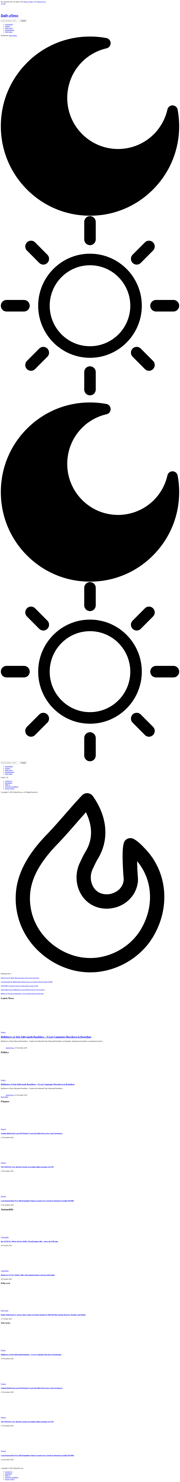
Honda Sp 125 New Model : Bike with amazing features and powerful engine (20, 978)
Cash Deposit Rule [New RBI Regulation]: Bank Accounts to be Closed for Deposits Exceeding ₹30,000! (27, 982)
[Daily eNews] (32, 401)
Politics (3, 1032)
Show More (13, 35)
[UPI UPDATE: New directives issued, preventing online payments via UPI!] (18, 1161)
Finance (3, 1129)
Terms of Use (41, 2)
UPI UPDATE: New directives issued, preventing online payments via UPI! (19, 985)
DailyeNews (10, 1048)
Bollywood (4, 1310)
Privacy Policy (28, 2)
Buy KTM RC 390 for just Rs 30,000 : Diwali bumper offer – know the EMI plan (29, 1241)
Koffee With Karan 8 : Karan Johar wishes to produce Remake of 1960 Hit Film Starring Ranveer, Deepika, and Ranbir (43, 1315)
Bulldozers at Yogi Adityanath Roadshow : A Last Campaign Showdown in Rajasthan (22, 993)
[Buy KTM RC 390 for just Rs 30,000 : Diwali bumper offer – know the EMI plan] (18, 1235)
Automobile (5, 1237)
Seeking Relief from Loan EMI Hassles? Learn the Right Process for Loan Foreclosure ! (23, 989)
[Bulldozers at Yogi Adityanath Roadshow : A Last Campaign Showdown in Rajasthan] (23, 1030)
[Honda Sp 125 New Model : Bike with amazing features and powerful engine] (18, 1269)
